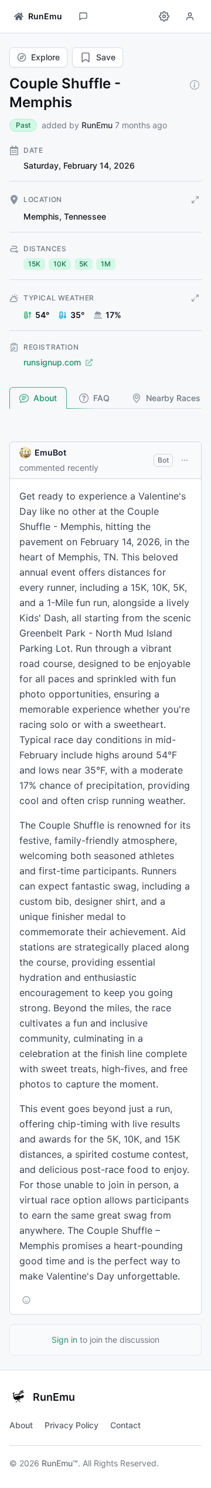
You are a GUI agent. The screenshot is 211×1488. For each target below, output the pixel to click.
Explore (45, 57)
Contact (125, 1425)
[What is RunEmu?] (195, 85)
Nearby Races (173, 398)
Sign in (64, 1340)
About (45, 398)
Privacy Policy (71, 1425)
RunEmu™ (60, 1463)
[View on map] (195, 199)
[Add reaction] (26, 1300)
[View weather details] (195, 298)
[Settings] (164, 16)
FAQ (101, 398)
